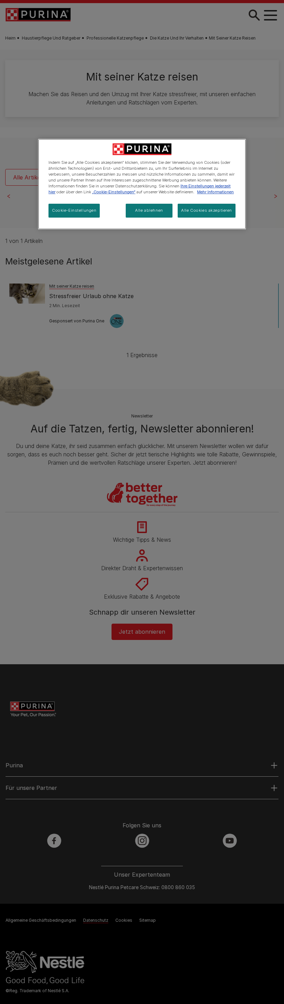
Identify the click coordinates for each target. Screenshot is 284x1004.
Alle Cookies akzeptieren (206, 210)
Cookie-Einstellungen (74, 210)
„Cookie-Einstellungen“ (113, 191)
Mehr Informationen (215, 191)
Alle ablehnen (149, 210)
